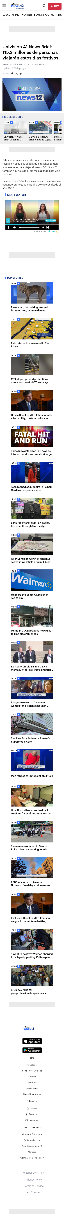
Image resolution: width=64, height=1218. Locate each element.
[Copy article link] (21, 73)
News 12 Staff (9, 64)
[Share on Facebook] (12, 73)
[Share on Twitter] (16, 73)
